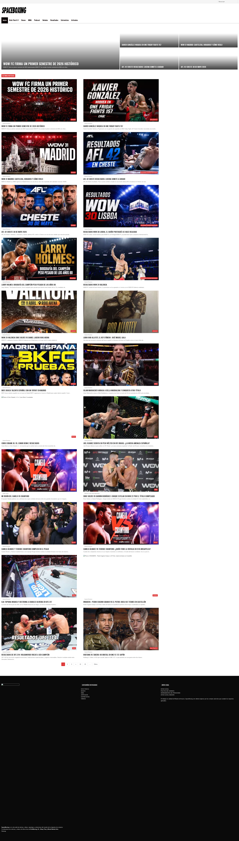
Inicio (5, 20)
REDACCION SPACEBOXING (92, 493)
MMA (30, 20)
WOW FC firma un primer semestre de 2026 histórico (41, 63)
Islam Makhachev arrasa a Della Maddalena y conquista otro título (112, 390)
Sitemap (3, 831)
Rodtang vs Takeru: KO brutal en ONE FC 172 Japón (104, 654)
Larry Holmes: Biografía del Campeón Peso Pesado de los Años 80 (28, 284)
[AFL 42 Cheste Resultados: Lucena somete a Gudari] (149, 59)
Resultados (54, 20)
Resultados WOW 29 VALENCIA (95, 284)
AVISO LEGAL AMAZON (167, 695)
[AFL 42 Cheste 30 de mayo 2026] (208, 59)
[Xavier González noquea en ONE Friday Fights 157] (149, 36)
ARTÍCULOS (84, 695)
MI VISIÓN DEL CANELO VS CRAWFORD (15, 496)
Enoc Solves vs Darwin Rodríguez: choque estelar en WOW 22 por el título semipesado (119, 496)
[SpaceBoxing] (14, 10)
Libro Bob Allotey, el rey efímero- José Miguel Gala (104, 337)
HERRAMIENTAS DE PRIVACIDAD (170, 693)
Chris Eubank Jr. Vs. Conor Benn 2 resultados (20, 443)
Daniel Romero (6, 123)
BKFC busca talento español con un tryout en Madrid (23, 390)
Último (95, 664)
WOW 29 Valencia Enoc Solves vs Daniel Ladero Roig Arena (25, 337)
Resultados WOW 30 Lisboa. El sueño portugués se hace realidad (110, 231)
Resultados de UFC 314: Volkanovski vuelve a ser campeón (25, 654)
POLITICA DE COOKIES (167, 691)
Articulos (74, 20)
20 (85, 664)
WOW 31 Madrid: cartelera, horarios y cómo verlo (201, 44)
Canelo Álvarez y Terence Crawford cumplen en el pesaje (25, 549)
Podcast (37, 20)
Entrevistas (65, 20)
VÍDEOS (83, 699)
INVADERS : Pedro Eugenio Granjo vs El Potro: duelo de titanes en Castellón (114, 601)
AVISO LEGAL (165, 689)
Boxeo (23, 20)
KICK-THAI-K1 (85, 689)
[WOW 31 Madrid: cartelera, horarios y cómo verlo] (208, 36)
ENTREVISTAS (85, 697)
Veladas (45, 20)
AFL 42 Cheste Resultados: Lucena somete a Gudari (143, 66)
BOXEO (83, 691)
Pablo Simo (5, 493)
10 (80, 664)
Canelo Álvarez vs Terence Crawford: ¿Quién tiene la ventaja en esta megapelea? (117, 549)
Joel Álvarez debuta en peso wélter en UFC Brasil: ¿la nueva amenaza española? (116, 443)
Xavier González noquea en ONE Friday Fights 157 (141, 44)
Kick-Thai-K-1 (14, 20)
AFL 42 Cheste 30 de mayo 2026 (193, 66)
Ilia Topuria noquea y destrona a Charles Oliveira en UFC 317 (26, 601)
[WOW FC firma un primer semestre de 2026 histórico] (60, 48)
